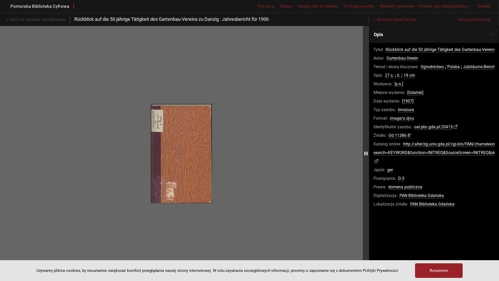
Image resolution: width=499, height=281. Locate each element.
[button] (434, 34)
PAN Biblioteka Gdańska (421, 195)
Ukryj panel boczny (474, 19)
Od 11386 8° (400, 135)
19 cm (409, 75)
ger (390, 169)
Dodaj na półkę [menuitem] (362, 6)
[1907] (407, 101)
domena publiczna (405, 186)
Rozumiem (439, 270)
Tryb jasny (266, 6)
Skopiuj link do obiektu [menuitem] (318, 6)
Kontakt (484, 6)
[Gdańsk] (415, 92)
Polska (453, 66)
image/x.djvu (402, 118)
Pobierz (286, 6)
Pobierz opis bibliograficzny (443, 6)
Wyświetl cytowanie (397, 6)
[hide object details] (366, 153)
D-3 (401, 178)
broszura (406, 109)
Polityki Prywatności (380, 270)
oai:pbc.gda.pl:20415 (433, 126)
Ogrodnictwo (432, 66)
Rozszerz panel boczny (396, 19)
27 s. (389, 75)
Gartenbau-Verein (402, 58)
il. (398, 75)
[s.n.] (399, 83)
